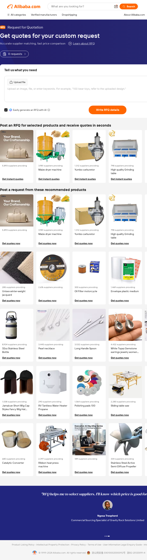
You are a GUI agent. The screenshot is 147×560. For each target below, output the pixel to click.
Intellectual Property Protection (53, 544)
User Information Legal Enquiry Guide (122, 544)
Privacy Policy (78, 544)
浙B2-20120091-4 (136, 552)
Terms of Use (95, 544)
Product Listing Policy (23, 544)
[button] (116, 6)
